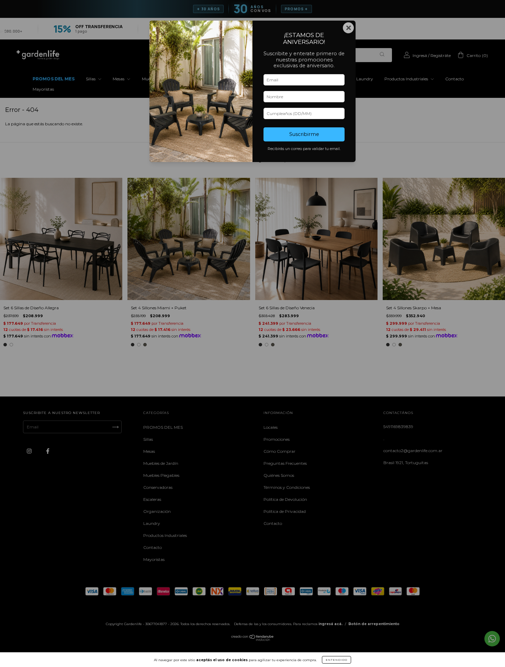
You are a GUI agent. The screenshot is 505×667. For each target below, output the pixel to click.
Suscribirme (304, 134)
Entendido (336, 660)
